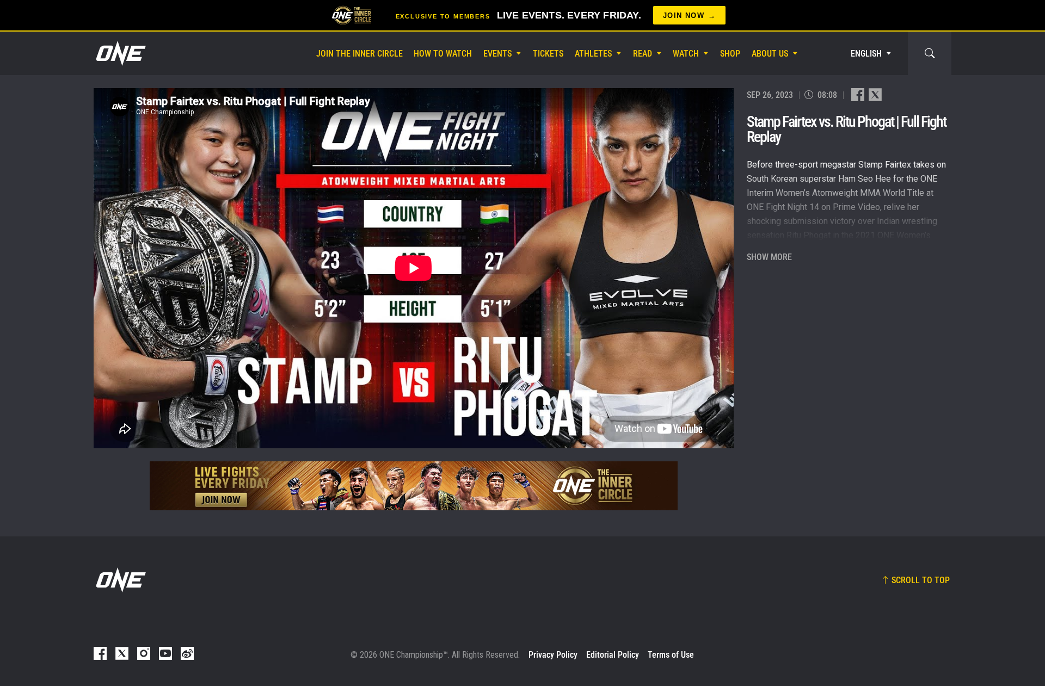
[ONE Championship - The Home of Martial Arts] (120, 53)
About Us (770, 53)
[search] (929, 53)
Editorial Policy (612, 655)
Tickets (548, 53)
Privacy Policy (552, 655)
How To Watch (443, 53)
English (866, 53)
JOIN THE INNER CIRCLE (359, 53)
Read (642, 53)
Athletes (593, 53)
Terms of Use (671, 655)
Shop (730, 53)
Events (497, 53)
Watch (686, 53)
